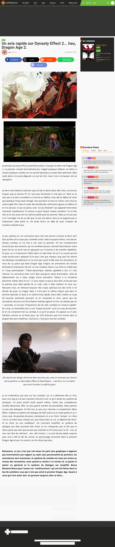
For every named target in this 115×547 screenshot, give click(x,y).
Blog (3, 40)
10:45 (97, 200)
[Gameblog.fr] (9, 3)
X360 (98, 47)
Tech (35, 3)
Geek (43, 3)
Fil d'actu (86, 150)
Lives (105, 150)
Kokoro (14, 52)
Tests (62, 3)
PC (83, 3)
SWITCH (88, 3)
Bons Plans (73, 3)
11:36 (98, 169)
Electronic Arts (106, 57)
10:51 (97, 190)
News (100, 150)
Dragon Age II (101, 45)
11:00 (98, 180)
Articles (93, 150)
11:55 (98, 160)
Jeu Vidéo (25, 3)
